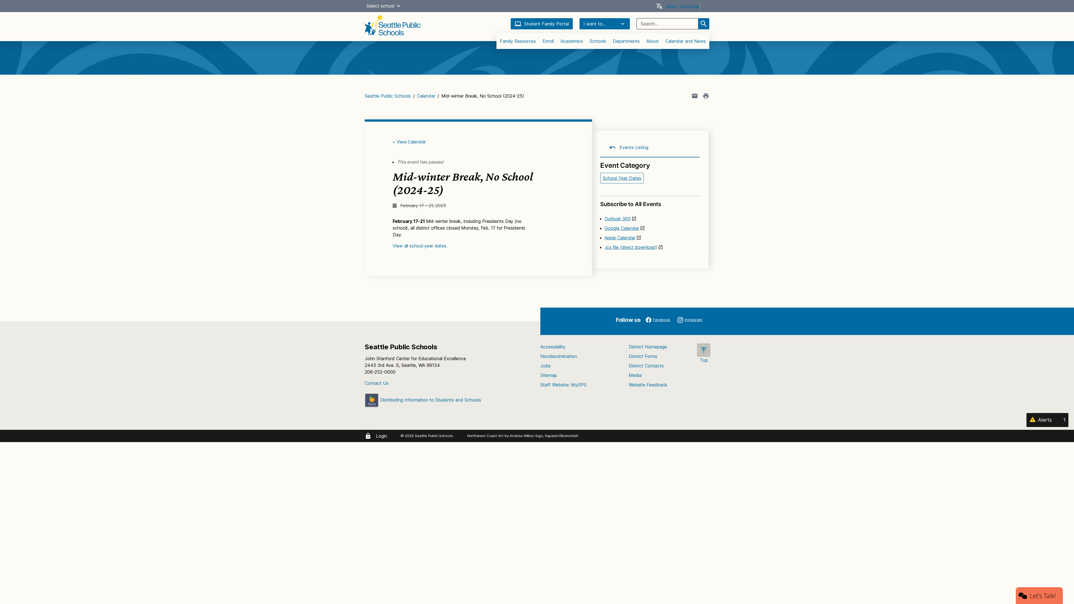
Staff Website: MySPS (563, 385)
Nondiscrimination (558, 356)
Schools (598, 41)
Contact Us (376, 383)
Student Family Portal (546, 24)
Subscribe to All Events (630, 204)
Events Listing (633, 147)
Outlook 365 (618, 218)
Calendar (426, 96)
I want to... (594, 24)
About (652, 41)
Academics (571, 41)
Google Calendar (622, 228)
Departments (626, 41)
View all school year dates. (420, 246)
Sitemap (548, 375)
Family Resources (518, 41)
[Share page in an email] (694, 96)
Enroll (548, 41)
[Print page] (706, 96)
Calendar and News (685, 41)
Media (635, 375)
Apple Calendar (620, 237)
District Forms (643, 356)
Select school (380, 6)
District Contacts (646, 366)
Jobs (545, 366)
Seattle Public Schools (388, 96)
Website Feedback (648, 385)
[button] (398, 6)
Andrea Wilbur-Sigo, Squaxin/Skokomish (544, 435)
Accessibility (553, 347)
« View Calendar (409, 142)
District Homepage (648, 347)
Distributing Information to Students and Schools (430, 400)
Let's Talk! (1043, 595)
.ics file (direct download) (631, 247)
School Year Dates (622, 178)
